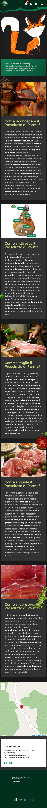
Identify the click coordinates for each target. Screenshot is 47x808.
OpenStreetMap (42, 735)
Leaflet (33, 735)
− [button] (3, 688)
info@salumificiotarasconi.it (17, 755)
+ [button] (3, 684)
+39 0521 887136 (9, 753)
